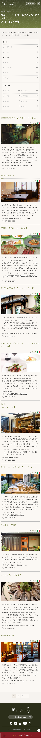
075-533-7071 (10, 518)
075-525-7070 (10, 397)
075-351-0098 (10, 168)
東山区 (7, 91)
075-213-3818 (10, 628)
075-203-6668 (10, 221)
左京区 (25, 101)
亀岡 (24, 106)
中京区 (7, 96)
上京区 (25, 91)
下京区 (25, 96)
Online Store (31, 3)
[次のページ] (27, 696)
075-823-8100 (10, 568)
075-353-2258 (10, 683)
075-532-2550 (10, 336)
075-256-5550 (10, 460)
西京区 (7, 106)
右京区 (7, 101)
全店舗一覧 (8, 47)
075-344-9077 (10, 281)
